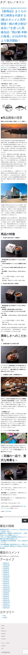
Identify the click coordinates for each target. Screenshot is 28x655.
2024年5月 (6, 580)
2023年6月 (6, 594)
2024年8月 (6, 578)
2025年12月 (6, 565)
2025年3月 (6, 572)
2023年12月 (6, 587)
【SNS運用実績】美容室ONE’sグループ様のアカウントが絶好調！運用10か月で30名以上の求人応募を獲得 (14, 546)
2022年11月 (6, 600)
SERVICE (3, 633)
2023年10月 (6, 591)
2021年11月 (6, 607)
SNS (4, 615)
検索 (1, 517)
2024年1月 (6, 585)
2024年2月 (6, 583)
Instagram (3, 645)
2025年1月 (6, 574)
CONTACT (3, 638)
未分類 (5, 617)
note (2, 648)
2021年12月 (6, 606)
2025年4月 (6, 570)
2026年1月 (6, 563)
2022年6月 (6, 604)
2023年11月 (6, 589)
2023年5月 (6, 596)
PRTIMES (8, 511)
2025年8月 (6, 567)
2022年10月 (6, 602)
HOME (2, 625)
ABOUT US (3, 631)
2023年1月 (6, 598)
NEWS (2, 628)
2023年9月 (6, 593)
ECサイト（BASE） (5, 643)
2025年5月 (6, 568)
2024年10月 (6, 576)
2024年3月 (6, 581)
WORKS (3, 636)
